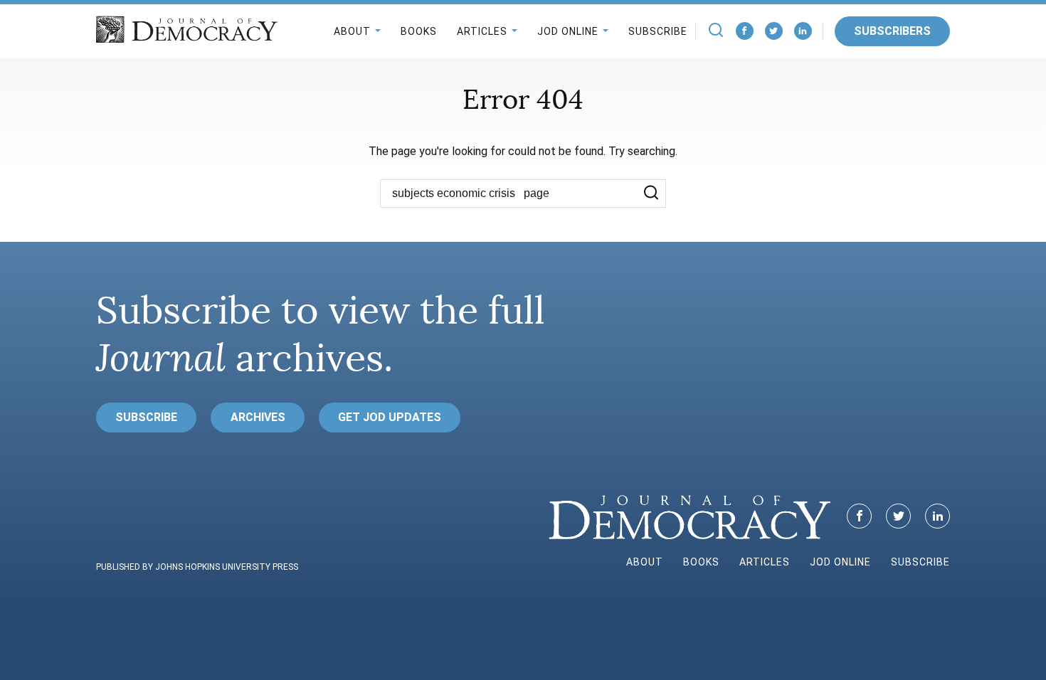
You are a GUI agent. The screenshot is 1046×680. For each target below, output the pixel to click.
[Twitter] (774, 31)
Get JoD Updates (389, 417)
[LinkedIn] (803, 31)
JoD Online (567, 31)
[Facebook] (745, 31)
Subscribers (892, 31)
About (352, 31)
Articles (482, 31)
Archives (258, 417)
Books (419, 31)
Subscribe (657, 31)
